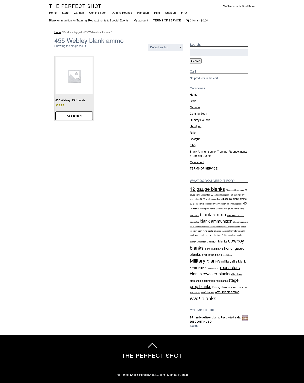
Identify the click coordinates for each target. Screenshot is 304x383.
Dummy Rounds (122, 13)
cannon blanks (217, 241)
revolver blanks (216, 274)
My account (141, 20)
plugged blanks (213, 268)
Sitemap (172, 375)
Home (53, 13)
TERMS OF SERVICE (167, 20)
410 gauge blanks (231, 208)
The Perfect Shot (75, 5)
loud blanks (227, 255)
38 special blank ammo (234, 198)
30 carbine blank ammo (220, 194)
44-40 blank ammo (234, 203)
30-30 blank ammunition (210, 199)
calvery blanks (236, 235)
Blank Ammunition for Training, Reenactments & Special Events (88, 20)
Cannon (79, 13)
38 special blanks (197, 203)
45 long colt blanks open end (211, 208)
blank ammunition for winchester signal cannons (220, 226)
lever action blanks (212, 254)
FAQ (184, 13)
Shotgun (170, 13)
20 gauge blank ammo (235, 190)
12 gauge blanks (207, 188)
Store (65, 13)
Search (195, 61)
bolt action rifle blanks (221, 235)
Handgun (143, 13)
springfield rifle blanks (216, 280)
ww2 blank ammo (227, 291)
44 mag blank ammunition (215, 203)
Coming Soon (97, 13)
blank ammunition (216, 221)
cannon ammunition (198, 241)
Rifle (157, 13)
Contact (184, 375)
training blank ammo (223, 287)
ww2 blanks (203, 298)
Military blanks (205, 260)
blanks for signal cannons (218, 230)
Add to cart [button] (74, 116)
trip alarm (239, 287)
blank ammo (213, 214)
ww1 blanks (207, 292)
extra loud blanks (213, 248)
